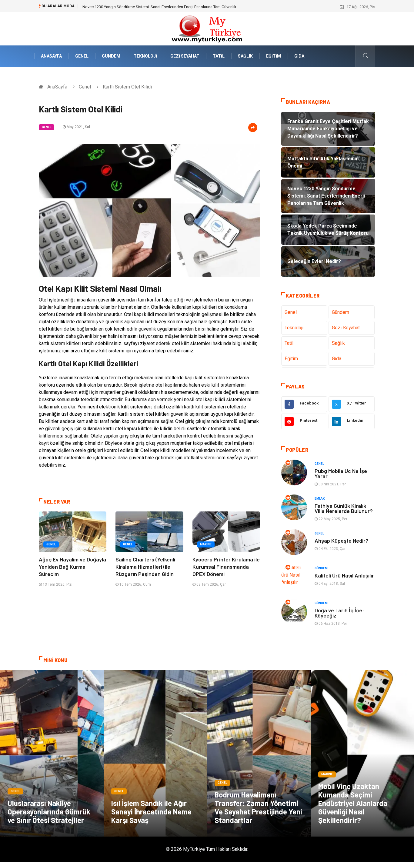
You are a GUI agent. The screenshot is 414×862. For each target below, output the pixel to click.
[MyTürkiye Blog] (207, 28)
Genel (81, 56)
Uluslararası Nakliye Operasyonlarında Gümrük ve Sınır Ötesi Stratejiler (49, 811)
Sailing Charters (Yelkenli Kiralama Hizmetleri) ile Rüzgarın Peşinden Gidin (145, 566)
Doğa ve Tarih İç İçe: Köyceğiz (339, 613)
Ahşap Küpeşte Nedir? (342, 540)
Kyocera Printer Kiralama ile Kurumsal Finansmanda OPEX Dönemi (226, 566)
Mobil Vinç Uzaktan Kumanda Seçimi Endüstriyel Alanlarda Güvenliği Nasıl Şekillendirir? (352, 803)
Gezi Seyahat (184, 56)
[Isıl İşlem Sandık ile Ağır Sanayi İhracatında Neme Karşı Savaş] (155, 753)
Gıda (299, 56)
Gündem (111, 56)
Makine (206, 544)
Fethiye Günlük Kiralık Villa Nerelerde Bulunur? (344, 508)
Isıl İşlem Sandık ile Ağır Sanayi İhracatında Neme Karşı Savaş (151, 811)
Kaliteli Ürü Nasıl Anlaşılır (344, 575)
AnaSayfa (51, 56)
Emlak (320, 498)
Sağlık (245, 56)
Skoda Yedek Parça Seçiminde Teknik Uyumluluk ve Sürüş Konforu (140, 7)
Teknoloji (145, 56)
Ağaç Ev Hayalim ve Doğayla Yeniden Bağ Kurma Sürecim (72, 566)
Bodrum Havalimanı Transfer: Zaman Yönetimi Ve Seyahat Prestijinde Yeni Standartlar (258, 807)
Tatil (219, 56)
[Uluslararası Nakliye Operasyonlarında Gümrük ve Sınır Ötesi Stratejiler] (52, 753)
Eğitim (273, 56)
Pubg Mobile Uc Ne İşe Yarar (341, 473)
